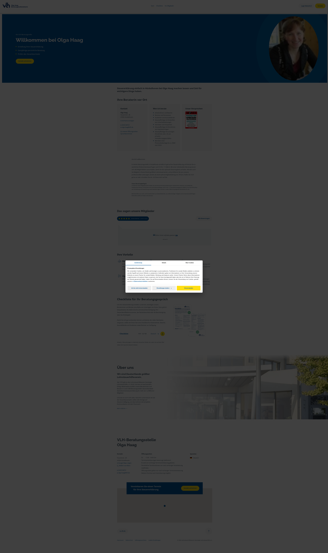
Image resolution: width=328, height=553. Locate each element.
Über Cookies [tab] (190, 262)
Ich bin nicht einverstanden (139, 288)
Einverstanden (188, 288)
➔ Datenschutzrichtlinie (140, 281)
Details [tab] (164, 262)
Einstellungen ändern (163, 288)
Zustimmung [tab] (138, 262)
